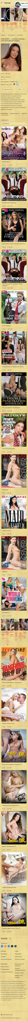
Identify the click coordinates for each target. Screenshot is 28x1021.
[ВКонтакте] (2, 946)
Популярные (4, 953)
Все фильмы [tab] (4, 113)
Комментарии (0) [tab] (15, 113)
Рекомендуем (4, 964)
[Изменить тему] (10, 938)
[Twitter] (17, 84)
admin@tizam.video (7, 1014)
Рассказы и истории (20, 959)
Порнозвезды (11, 35)
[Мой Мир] (9, 946)
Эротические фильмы (6, 959)
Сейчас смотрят (5, 966)
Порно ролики (18, 956)
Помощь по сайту (19, 972)
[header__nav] (2, 3)
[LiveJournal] (15, 946)
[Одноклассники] (5, 946)
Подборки (3, 956)
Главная (3, 35)
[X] (12, 946)
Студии (16, 951)
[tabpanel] (14, 524)
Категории (3, 951)
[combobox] (14, 123)
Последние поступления (7, 972)
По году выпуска (5, 969)
